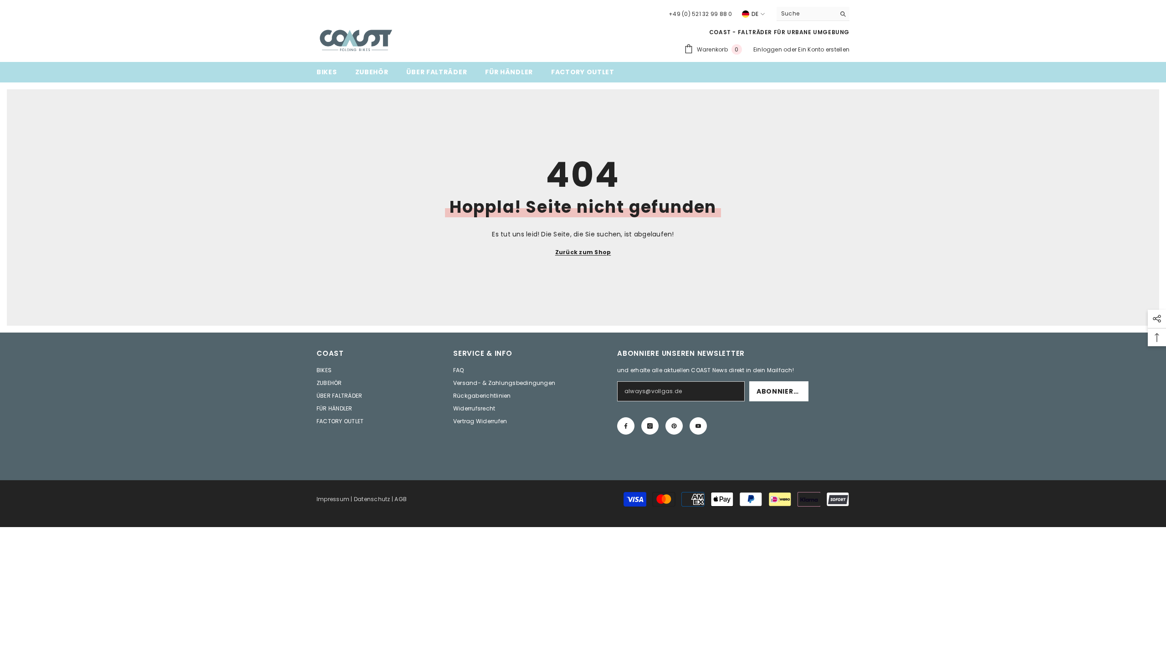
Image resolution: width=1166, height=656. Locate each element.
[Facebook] (625, 426)
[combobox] (806, 13)
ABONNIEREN (780, 391)
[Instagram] (650, 426)
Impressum (333, 499)
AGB (400, 499)
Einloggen (767, 49)
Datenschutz (372, 499)
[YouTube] (698, 426)
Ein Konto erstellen (823, 49)
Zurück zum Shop (583, 252)
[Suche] (813, 14)
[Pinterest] (674, 426)
